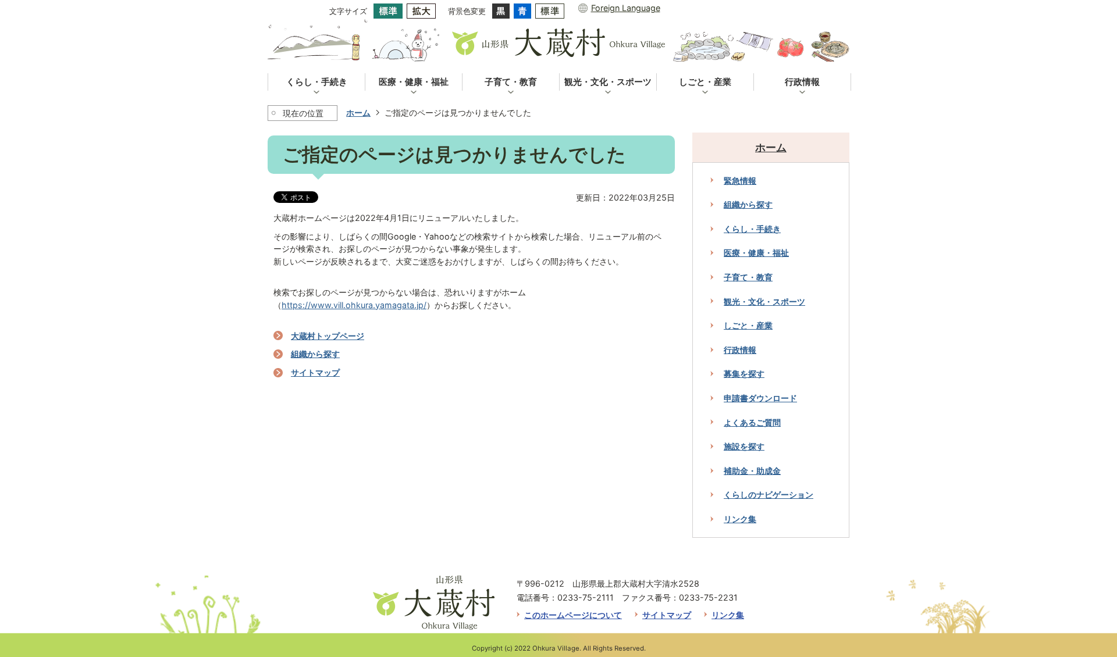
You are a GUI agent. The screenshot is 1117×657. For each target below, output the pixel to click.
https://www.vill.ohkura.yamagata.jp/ (354, 305)
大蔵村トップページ (327, 336)
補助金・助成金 (752, 471)
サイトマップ (315, 372)
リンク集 (740, 519)
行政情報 (740, 350)
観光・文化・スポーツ (764, 301)
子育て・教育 (748, 277)
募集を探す (744, 374)
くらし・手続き (752, 229)
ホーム (358, 112)
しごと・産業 (748, 325)
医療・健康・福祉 (756, 253)
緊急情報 (740, 180)
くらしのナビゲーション (768, 494)
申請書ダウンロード (760, 398)
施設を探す (744, 446)
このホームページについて (573, 615)
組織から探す (315, 354)
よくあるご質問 (752, 422)
